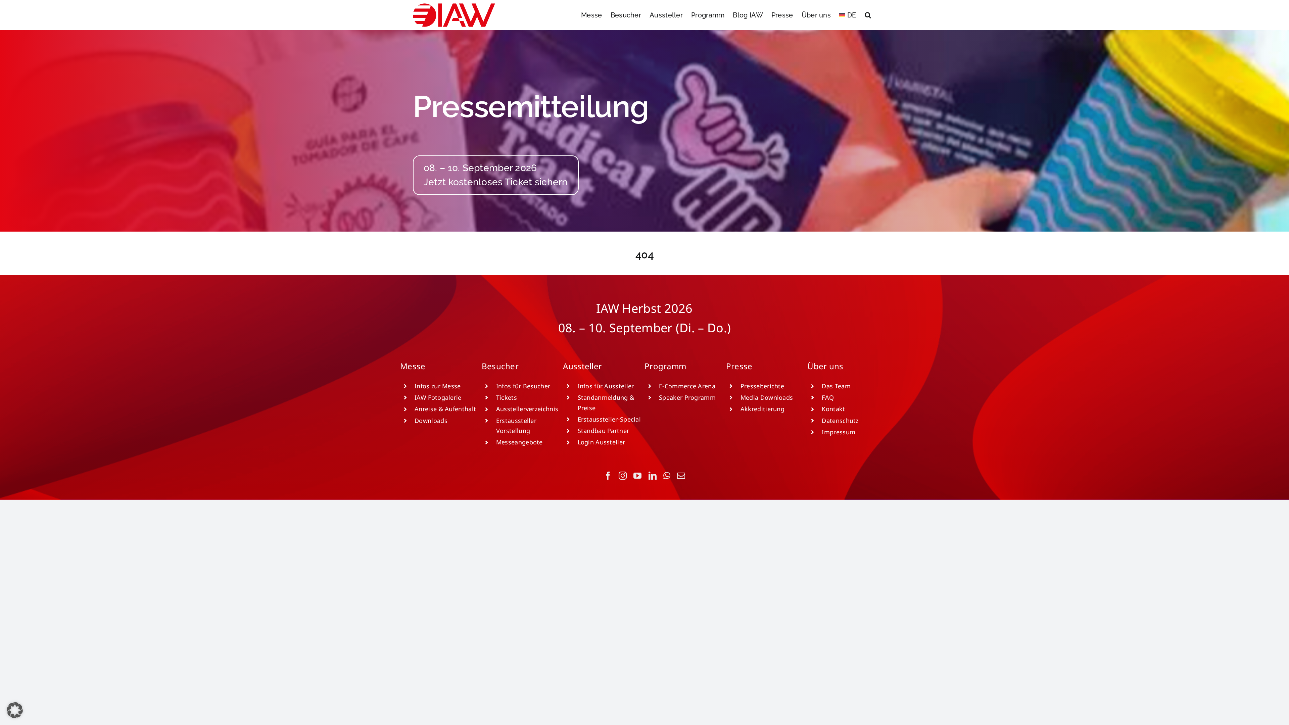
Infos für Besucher (523, 386)
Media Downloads (767, 397)
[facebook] (608, 476)
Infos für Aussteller (606, 386)
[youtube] (637, 476)
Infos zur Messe (438, 386)
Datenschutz (840, 421)
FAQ (828, 397)
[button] (868, 15)
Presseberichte (762, 386)
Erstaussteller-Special (609, 419)
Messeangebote (519, 442)
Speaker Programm (687, 397)
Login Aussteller (601, 442)
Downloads (431, 421)
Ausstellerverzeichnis (527, 409)
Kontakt (833, 409)
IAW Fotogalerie (438, 397)
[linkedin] (653, 476)
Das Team (836, 386)
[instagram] (623, 476)
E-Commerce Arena (687, 386)
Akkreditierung (762, 409)
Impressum (838, 432)
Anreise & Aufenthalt (445, 409)
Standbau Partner (603, 431)
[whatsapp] (666, 476)
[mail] (681, 476)
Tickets (506, 397)
